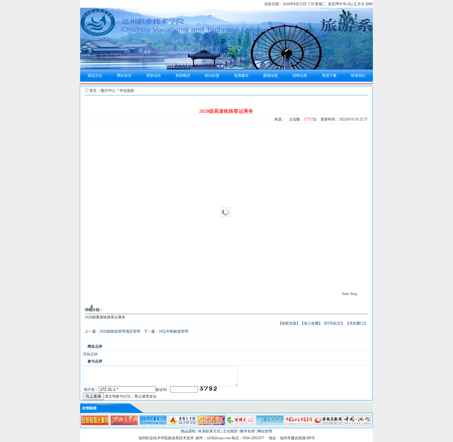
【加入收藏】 (311, 323)
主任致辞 (230, 431)
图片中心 (108, 90)
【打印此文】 (333, 323)
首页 (93, 90)
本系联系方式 (209, 431)
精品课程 (188, 431)
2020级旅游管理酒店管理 (120, 331)
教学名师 (247, 431)
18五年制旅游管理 (173, 331)
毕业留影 (127, 90)
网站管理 (264, 431)
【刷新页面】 (289, 323)
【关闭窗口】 (356, 323)
